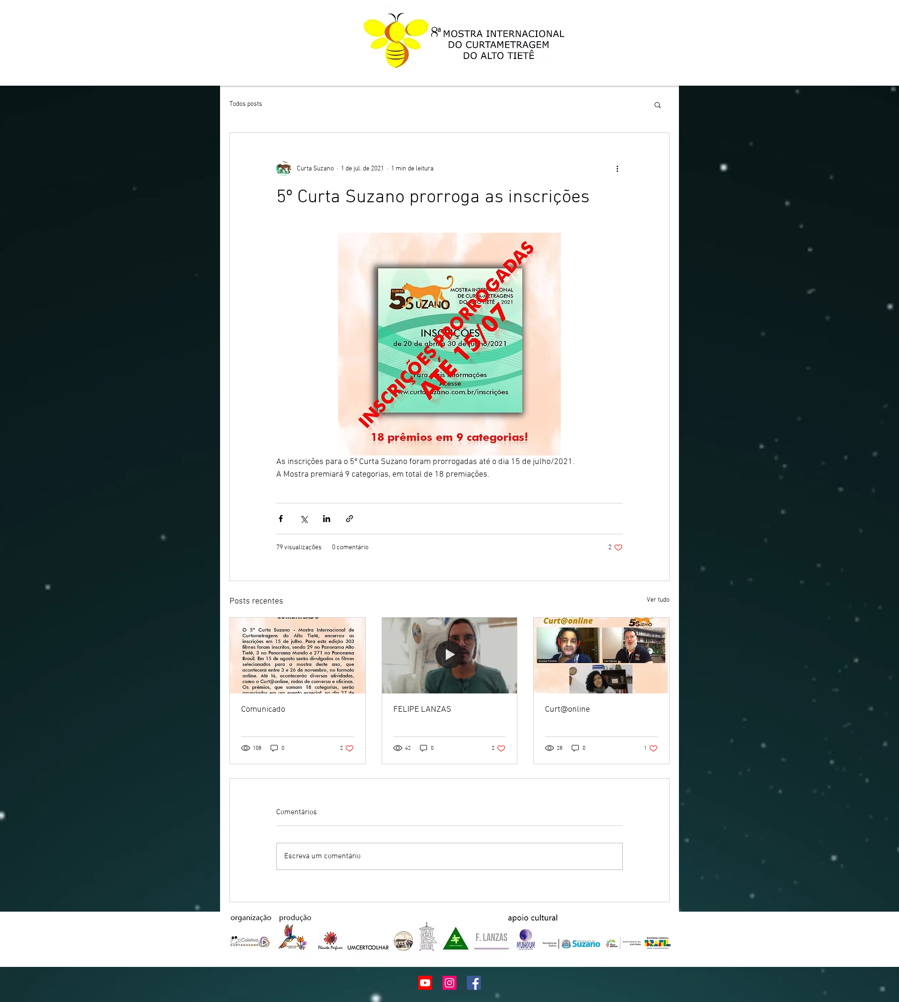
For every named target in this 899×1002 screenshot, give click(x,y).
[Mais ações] (617, 168)
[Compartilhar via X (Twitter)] (303, 518)
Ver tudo (658, 600)
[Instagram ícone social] (449, 983)
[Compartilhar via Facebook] (280, 518)
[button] (657, 104)
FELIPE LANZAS (422, 710)
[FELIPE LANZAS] (449, 655)
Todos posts (245, 104)
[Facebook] (474, 983)
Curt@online (567, 710)
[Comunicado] (297, 655)
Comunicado (263, 710)
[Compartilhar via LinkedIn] (326, 518)
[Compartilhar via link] (349, 518)
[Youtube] (425, 983)
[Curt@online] (601, 655)
